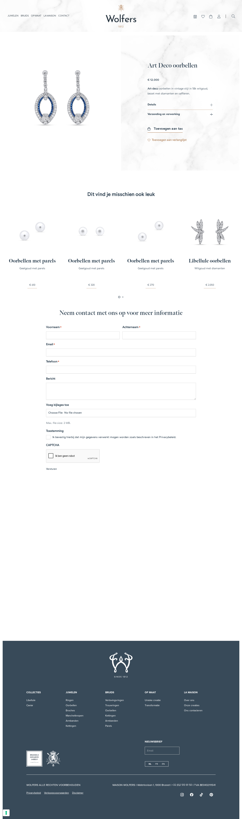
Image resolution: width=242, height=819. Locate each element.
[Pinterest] (211, 794)
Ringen (70, 700)
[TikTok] (201, 794)
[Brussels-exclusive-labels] (34, 759)
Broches (70, 710)
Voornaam (53, 327)
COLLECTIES (33, 692)
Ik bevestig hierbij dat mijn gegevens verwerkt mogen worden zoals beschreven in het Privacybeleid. (114, 437)
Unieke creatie (153, 700)
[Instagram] (182, 794)
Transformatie (152, 705)
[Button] (195, 16)
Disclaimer (77, 793)
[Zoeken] (233, 16)
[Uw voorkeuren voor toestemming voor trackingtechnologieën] (6, 812)
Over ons (189, 700)
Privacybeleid (33, 793)
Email (50, 344)
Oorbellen (71, 705)
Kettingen (71, 726)
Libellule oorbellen (210, 261)
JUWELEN (71, 692)
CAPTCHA (52, 445)
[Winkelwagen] (211, 17)
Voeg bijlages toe (57, 405)
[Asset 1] (121, 15)
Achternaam (131, 327)
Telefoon (52, 361)
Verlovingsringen (114, 700)
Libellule (30, 700)
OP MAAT (150, 692)
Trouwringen (112, 705)
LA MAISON (191, 692)
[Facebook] (191, 794)
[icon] (121, 663)
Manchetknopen (74, 716)
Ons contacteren (193, 710)
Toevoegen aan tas (168, 129)
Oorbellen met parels (32, 261)
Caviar (29, 705)
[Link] (219, 16)
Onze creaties (191, 705)
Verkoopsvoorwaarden (56, 793)
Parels (108, 726)
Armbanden (72, 721)
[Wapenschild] (53, 759)
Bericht (50, 378)
